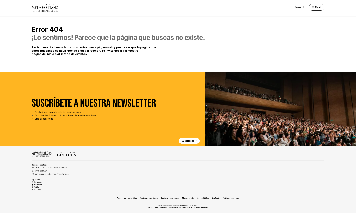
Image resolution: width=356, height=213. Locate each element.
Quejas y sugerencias (169, 198)
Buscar (298, 7)
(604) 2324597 (41, 171)
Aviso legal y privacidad (127, 198)
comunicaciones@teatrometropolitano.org (52, 174)
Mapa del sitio (188, 198)
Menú (318, 7)
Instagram (38, 182)
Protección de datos (149, 198)
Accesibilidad (203, 198)
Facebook (38, 184)
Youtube (37, 189)
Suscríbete (188, 140)
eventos (81, 54)
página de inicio (43, 54)
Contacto (216, 198)
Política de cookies (230, 198)
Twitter (37, 187)
